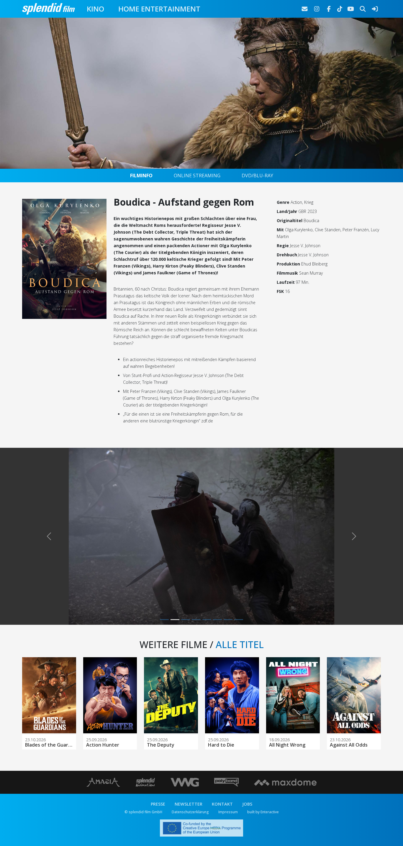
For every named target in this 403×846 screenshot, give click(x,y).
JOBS (247, 804)
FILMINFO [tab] (141, 175)
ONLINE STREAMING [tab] (197, 175)
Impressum (228, 811)
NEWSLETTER (188, 804)
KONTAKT (222, 804)
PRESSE (158, 804)
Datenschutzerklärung (190, 811)
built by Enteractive (263, 811)
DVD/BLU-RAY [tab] (257, 175)
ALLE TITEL (240, 644)
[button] (49, 536)
